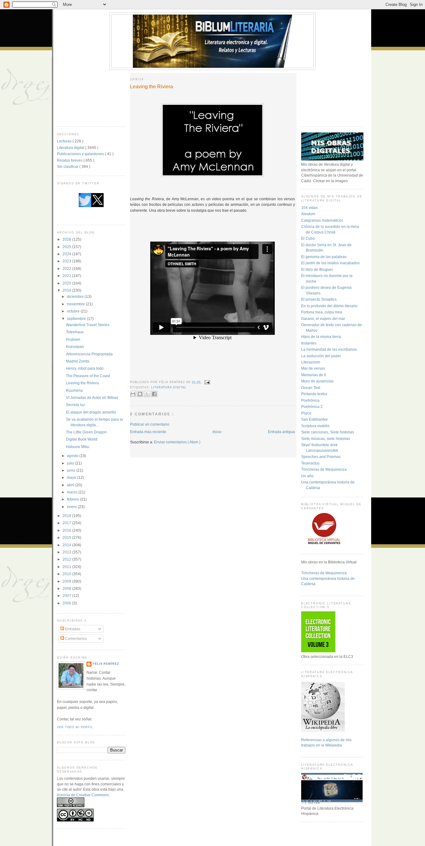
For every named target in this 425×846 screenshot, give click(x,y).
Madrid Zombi (77, 361)
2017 (67, 523)
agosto (73, 456)
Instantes (308, 343)
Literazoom (310, 362)
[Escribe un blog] (140, 394)
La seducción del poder (321, 356)
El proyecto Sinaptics (319, 299)
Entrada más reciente (148, 432)
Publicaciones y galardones (81, 154)
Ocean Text (310, 388)
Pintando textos (314, 394)
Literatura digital (71, 148)
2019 (67, 290)
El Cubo (308, 238)
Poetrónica (310, 400)
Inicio (217, 432)
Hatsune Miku (77, 447)
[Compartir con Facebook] (154, 394)
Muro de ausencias (317, 381)
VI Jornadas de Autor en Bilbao (92, 397)
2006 (67, 603)
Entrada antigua (281, 432)
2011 (67, 567)
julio (71, 463)
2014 (67, 545)
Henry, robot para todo (85, 368)
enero (72, 507)
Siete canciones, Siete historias (327, 432)
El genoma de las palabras (324, 257)
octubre (74, 311)
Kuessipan (75, 346)
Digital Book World (81, 439)
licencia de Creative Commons (83, 795)
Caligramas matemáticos (322, 220)
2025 (67, 247)
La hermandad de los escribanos (329, 349)
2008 (67, 588)
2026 (67, 239)
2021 (67, 276)
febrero (73, 499)
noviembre (76, 304)
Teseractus (310, 463)
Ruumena (74, 390)
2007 (67, 596)
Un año (307, 476)
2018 (67, 516)
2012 (67, 559)
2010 (67, 574)
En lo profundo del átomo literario (329, 306)
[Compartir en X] (147, 394)
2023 (67, 261)
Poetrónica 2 (312, 407)
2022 (67, 268)
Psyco (306, 413)
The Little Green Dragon (86, 432)
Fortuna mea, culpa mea (321, 312)
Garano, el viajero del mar (323, 319)
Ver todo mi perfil (75, 727)
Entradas (72, 629)
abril (71, 485)
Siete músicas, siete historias (325, 439)
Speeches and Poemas (321, 457)
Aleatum (308, 214)
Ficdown (73, 339)
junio (71, 470)
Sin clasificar (68, 166)
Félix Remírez (106, 663)
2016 (67, 530)
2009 (67, 581)
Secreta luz (75, 405)
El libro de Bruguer (317, 269)
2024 (67, 254)
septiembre (77, 319)
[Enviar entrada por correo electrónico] (207, 382)
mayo (72, 477)
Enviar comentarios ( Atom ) (177, 442)
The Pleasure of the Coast (88, 376)
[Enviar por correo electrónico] (133, 394)
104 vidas (309, 208)
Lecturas (64, 141)
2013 (67, 552)
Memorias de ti (313, 375)
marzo (72, 492)
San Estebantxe (314, 419)
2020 (67, 283)
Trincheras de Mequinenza (324, 469)
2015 (67, 537)
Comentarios (75, 638)
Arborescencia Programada (89, 354)
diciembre (76, 296)
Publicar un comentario (149, 424)
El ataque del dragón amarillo (91, 412)
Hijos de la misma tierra (321, 337)
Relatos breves (70, 160)
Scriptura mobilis (315, 426)
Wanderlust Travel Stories (88, 325)
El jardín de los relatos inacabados (330, 263)
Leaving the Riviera (82, 383)
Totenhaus (75, 332)
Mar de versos (313, 368)
